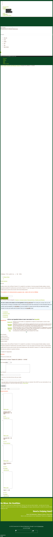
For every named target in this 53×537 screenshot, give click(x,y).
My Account (6, 6)
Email (2, 379)
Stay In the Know (7, 15)
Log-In (4, 8)
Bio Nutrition (4, 281)
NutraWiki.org (24, 506)
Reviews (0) (5, 317)
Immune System (23, 300)
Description (5, 315)
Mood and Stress (31, 300)
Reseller (8, 11)
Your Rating (3, 362)
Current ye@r (4, 388)
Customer (8, 10)
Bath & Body (6, 47)
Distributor (9, 12)
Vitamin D (18, 65)
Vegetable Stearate (10, 325)
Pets (4, 62)
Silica (10, 330)
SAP (29, 528)
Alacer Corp (7, 418)
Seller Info (50, 516)
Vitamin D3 (9, 322)
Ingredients (5, 311)
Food (4, 59)
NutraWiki (29, 302)
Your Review (3, 372)
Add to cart (4, 298)
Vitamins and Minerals (11, 65)
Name (2, 374)
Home (2, 65)
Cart (4, 13)
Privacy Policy (25, 383)
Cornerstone (40, 526)
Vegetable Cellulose (10, 328)
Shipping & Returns (42, 514)
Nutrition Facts (6, 313)
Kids (4, 61)
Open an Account (7, 9)
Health (4, 60)
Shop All (5, 58)
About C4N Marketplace (31, 514)
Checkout (5, 14)
